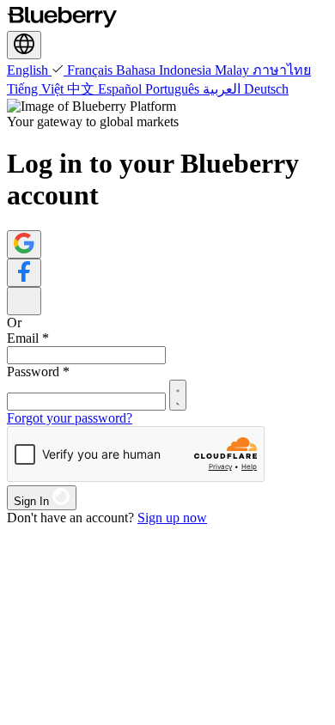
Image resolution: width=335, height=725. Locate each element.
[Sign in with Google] (24, 244)
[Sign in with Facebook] (24, 273)
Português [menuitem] (174, 89)
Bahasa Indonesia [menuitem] (165, 70)
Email (28, 338)
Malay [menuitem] (234, 70)
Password (38, 371)
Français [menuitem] (91, 70)
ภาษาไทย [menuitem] (282, 70)
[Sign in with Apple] (24, 301)
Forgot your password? (69, 418)
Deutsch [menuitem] (266, 89)
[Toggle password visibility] (177, 395)
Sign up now (172, 517)
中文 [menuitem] (82, 89)
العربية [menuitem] (223, 89)
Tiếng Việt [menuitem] (37, 89)
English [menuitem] (29, 70)
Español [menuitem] (121, 89)
